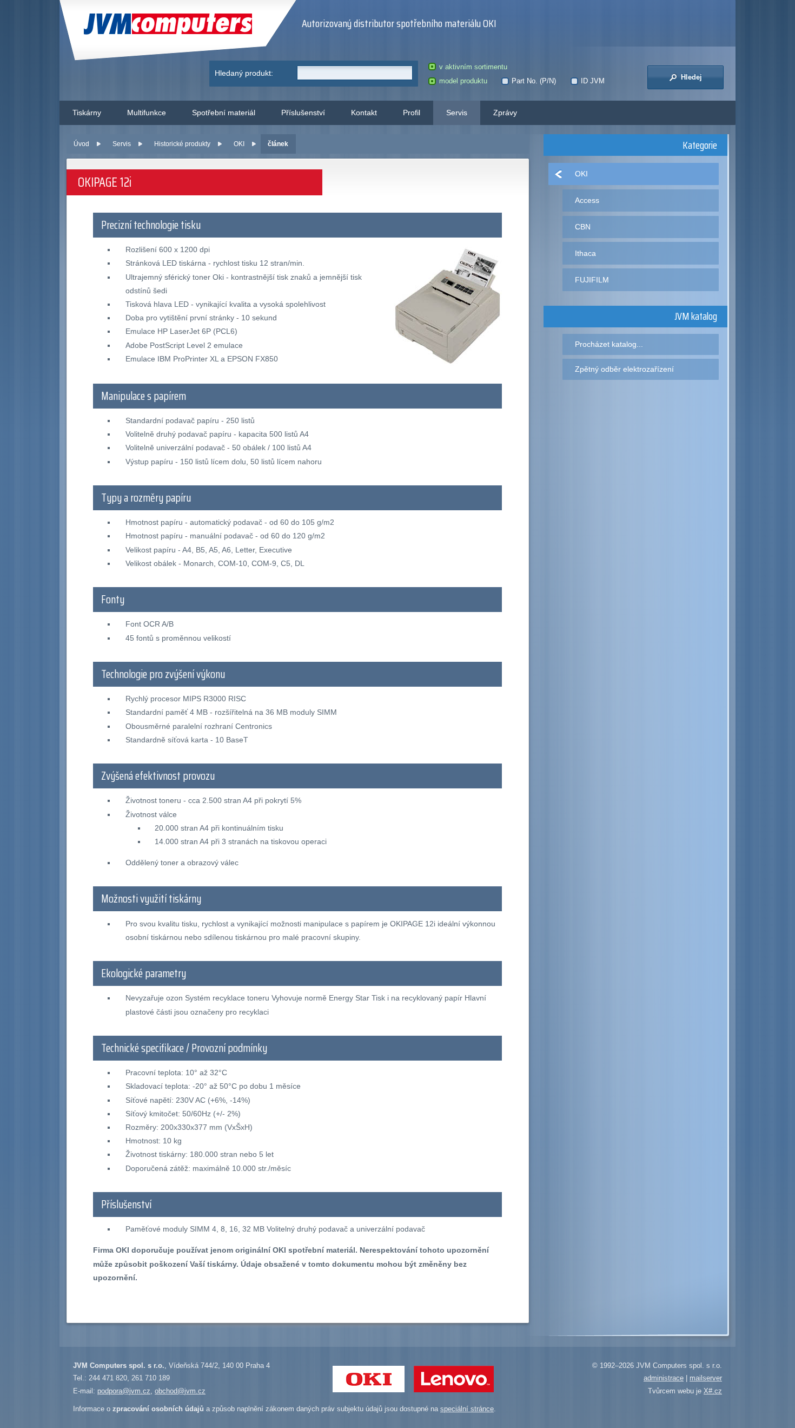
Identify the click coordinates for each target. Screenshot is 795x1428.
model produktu (463, 81)
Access (587, 200)
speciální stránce (467, 1409)
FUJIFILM (592, 279)
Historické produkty (182, 144)
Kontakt (364, 112)
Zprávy (505, 112)
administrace (664, 1378)
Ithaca (585, 253)
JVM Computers (146, 24)
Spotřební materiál (223, 112)
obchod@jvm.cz (180, 1391)
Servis (456, 112)
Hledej (690, 77)
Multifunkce (146, 112)
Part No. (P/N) (534, 81)
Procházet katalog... (609, 344)
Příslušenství (303, 112)
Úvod (81, 144)
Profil (411, 112)
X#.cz (713, 1391)
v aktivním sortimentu (473, 67)
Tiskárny (86, 112)
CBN (583, 226)
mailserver (706, 1378)
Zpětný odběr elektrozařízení (624, 369)
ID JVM (593, 81)
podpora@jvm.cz (123, 1391)
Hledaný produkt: (244, 73)
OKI (239, 144)
